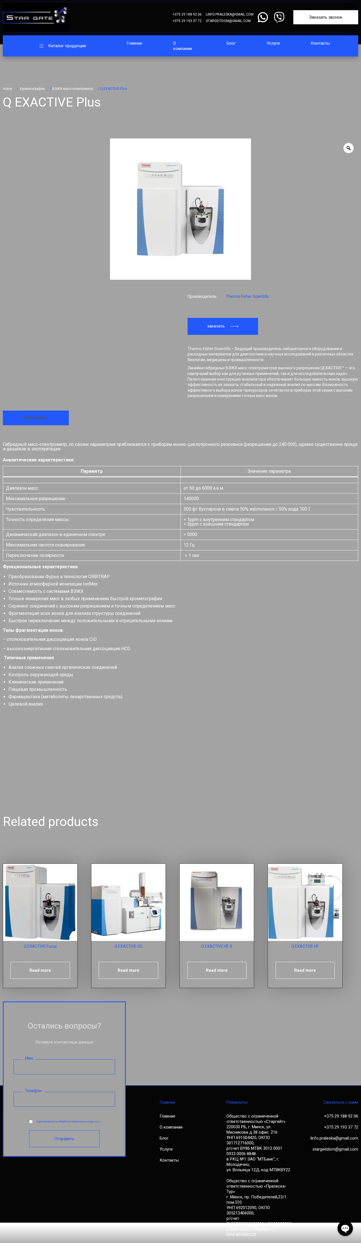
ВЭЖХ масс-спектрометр (72, 89)
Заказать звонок (325, 17)
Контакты (320, 43)
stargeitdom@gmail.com (228, 21)
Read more (40, 970)
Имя (29, 1058)
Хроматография (32, 89)
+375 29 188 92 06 (187, 14)
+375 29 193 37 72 (187, 21)
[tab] (36, 418)
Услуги (273, 43)
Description (35, 417)
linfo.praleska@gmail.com (230, 14)
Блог (231, 43)
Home (7, 89)
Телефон (33, 1090)
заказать (216, 326)
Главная (134, 43)
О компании (182, 46)
